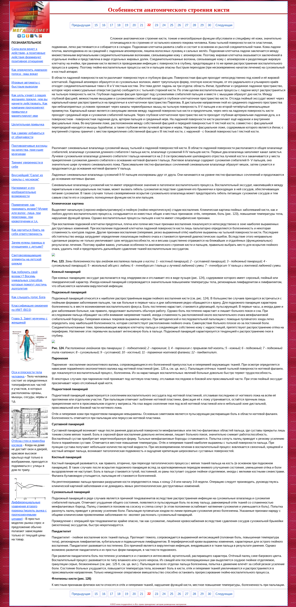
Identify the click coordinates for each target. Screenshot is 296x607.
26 (179, 25)
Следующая (223, 25)
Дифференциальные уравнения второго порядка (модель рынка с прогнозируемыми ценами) (29, 510)
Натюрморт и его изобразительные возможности (23, 192)
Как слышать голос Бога (28, 297)
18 (118, 25)
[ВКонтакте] (19, 35)
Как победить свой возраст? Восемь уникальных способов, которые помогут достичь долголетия (29, 280)
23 (156, 25)
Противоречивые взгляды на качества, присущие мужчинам (29, 150)
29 (202, 25)
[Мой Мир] (32, 35)
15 (96, 25)
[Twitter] (23, 35)
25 (171, 25)
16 (103, 25)
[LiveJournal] (36, 35)
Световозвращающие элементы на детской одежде (26, 259)
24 (164, 25)
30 (209, 25)
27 (186, 25)
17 (111, 25)
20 (134, 25)
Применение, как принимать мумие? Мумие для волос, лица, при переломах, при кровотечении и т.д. (29, 213)
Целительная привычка (27, 124)
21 (141, 25)
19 (126, 25)
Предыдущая (81, 25)
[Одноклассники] (28, 35)
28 (194, 25)
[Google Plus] (40, 35)
